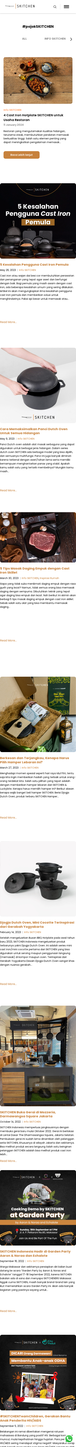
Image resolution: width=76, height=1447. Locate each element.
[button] (71, 39)
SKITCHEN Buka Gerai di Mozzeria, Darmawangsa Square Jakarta (28, 1114)
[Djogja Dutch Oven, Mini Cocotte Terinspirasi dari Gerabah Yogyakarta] (38, 879)
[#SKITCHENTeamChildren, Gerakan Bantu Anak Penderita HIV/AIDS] (38, 1373)
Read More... (8, 322)
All (24, 39)
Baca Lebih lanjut (21, 155)
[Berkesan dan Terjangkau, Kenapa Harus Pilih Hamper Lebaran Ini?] (38, 715)
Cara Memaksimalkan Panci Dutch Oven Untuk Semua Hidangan (34, 431)
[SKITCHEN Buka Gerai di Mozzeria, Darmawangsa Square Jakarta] (38, 1056)
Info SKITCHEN (55, 39)
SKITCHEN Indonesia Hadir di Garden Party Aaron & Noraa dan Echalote (35, 1253)
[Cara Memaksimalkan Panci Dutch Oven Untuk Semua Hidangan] (38, 386)
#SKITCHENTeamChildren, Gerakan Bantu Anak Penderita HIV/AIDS (35, 1418)
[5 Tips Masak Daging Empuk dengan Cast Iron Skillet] (38, 538)
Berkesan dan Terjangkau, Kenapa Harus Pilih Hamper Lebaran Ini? (34, 760)
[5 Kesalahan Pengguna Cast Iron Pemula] (38, 221)
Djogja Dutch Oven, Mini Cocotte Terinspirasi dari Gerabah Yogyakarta (37, 924)
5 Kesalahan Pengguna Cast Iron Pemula (34, 264)
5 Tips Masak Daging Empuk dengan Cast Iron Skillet (34, 570)
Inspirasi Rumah (49, 578)
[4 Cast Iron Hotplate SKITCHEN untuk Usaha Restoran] (38, 103)
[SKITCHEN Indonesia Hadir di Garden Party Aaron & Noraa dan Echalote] (38, 1208)
